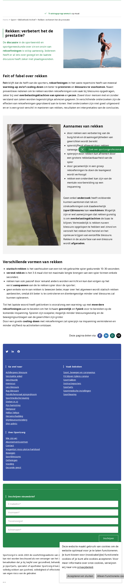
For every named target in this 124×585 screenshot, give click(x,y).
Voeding (10, 463)
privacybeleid (85, 567)
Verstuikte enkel (14, 376)
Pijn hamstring (13, 405)
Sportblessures (13, 456)
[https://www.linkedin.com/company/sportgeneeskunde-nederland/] (13, 351)
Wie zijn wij (11, 438)
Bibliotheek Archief (27, 19)
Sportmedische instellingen (77, 390)
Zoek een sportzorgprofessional (104, 149)
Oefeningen (12, 460)
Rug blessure (12, 390)
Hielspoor (10, 408)
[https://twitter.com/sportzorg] (7, 351)
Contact (10, 445)
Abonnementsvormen (17, 441)
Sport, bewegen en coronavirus (79, 372)
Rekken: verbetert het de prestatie (54, 19)
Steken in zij (12, 401)
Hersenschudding (14, 416)
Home (5, 19)
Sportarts (68, 387)
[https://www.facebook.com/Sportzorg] (18, 351)
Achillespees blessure (16, 372)
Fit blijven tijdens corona (76, 376)
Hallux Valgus (12, 412)
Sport (13, 19)
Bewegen (10, 452)
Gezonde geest (13, 467)
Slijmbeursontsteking (16, 419)
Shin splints (11, 423)
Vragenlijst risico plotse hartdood (23, 449)
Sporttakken (69, 379)
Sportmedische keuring (17, 398)
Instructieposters (72, 383)
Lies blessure (12, 387)
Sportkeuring (69, 394)
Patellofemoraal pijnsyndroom (21, 394)
